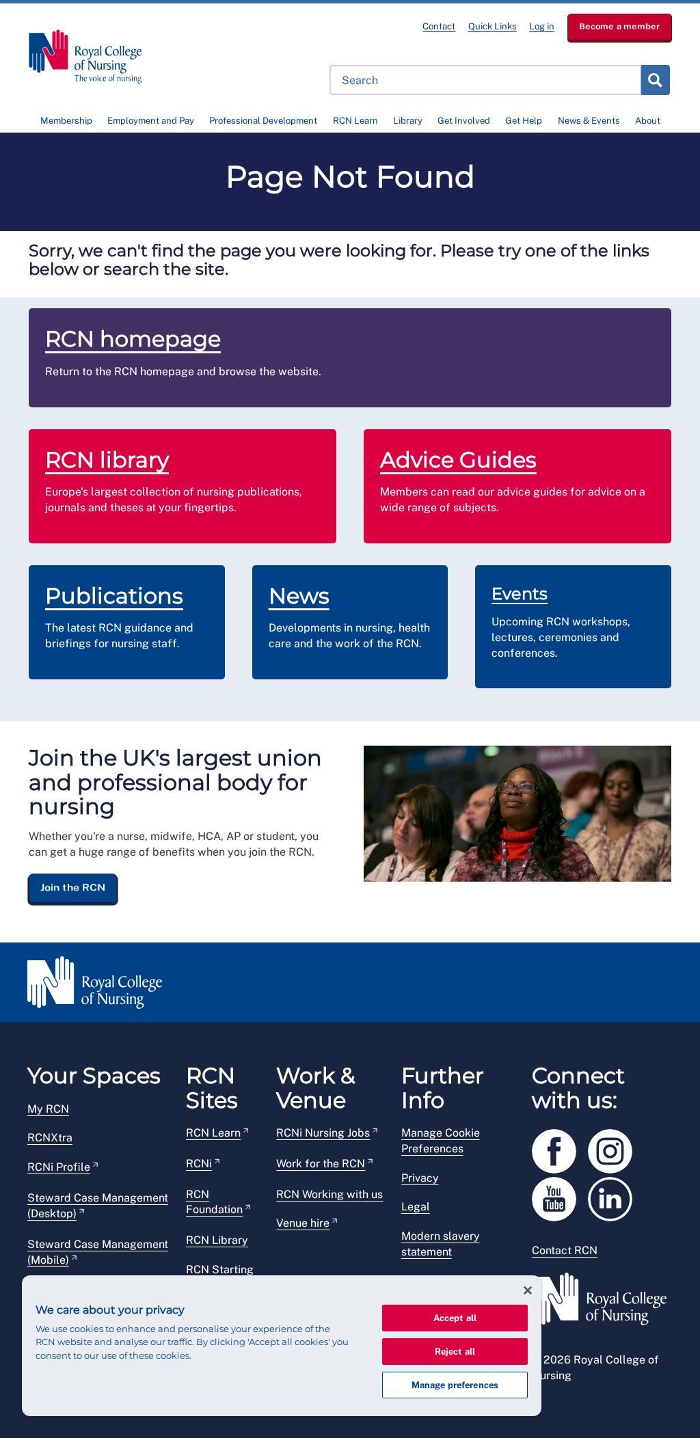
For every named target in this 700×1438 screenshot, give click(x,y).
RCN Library (217, 1240)
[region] (281, 1345)
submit (655, 80)
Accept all (454, 1318)
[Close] (528, 1290)
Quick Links (492, 26)
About (647, 121)
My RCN (48, 1108)
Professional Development (263, 121)
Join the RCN (72, 887)
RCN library (107, 459)
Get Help (523, 121)
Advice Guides (458, 459)
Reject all (455, 1351)
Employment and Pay (150, 121)
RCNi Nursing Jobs (323, 1132)
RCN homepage (133, 338)
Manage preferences (455, 1385)
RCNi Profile (58, 1167)
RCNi (199, 1163)
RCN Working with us (329, 1194)
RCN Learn (355, 121)
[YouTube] (560, 1196)
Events (520, 593)
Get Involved (464, 121)
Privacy (420, 1177)
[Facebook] (560, 1148)
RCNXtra (49, 1137)
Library (407, 121)
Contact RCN (564, 1250)
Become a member (619, 26)
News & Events (589, 121)
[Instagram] (614, 1148)
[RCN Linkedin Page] (614, 1196)
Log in (541, 26)
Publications (114, 595)
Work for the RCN (320, 1163)
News (299, 595)
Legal (415, 1206)
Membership (66, 121)
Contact (438, 26)
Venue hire (302, 1223)
